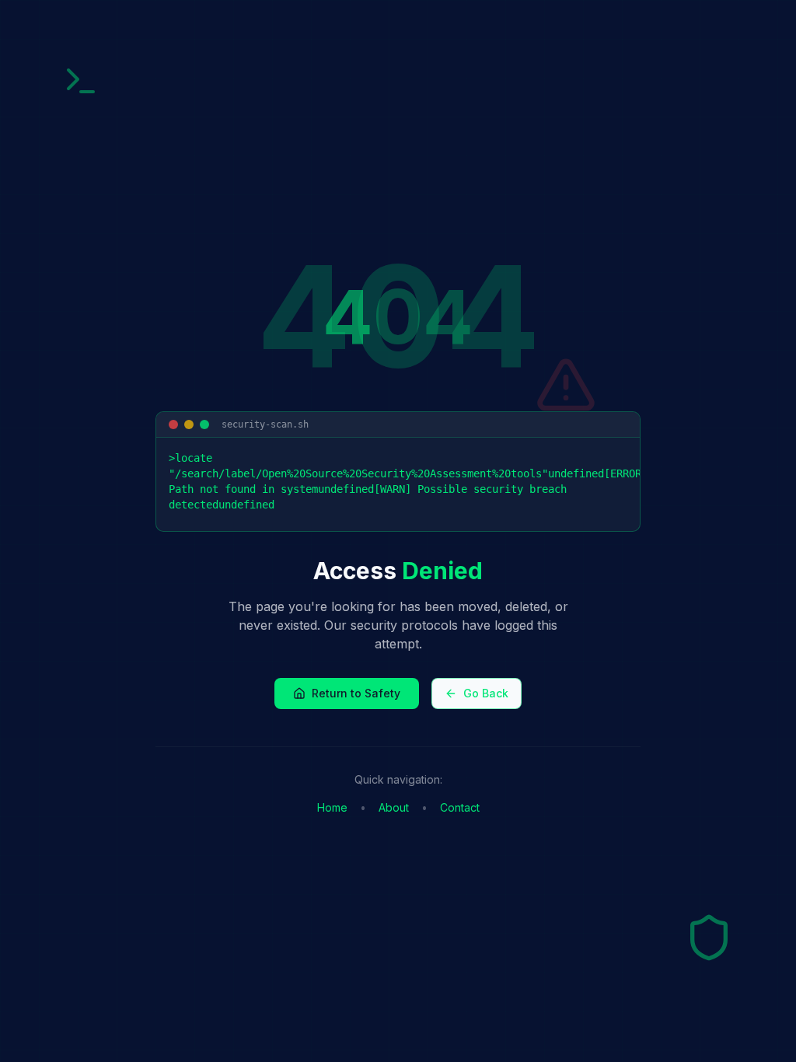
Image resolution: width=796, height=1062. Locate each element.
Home (332, 807)
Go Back (485, 693)
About (394, 807)
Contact (460, 807)
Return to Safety (356, 693)
